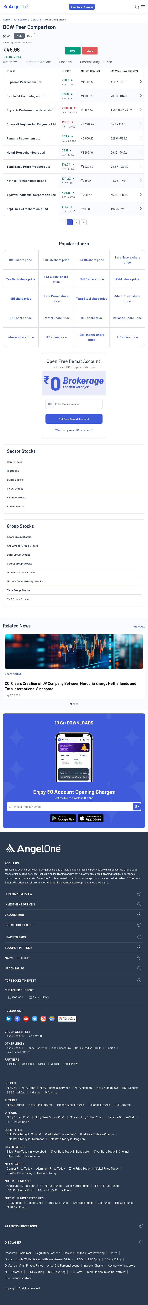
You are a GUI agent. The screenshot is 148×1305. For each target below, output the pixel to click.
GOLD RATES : (14, 1130)
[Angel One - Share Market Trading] (16, 7)
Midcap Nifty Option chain (86, 1117)
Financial (65, 62)
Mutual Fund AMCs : (19, 1181)
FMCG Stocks (15, 488)
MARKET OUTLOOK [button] (17, 958)
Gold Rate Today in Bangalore (67, 1139)
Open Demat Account (82, 7)
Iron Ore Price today (19, 1173)
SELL (90, 50)
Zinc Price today (79, 1168)
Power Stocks (15, 506)
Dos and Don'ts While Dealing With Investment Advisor (39, 1259)
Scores (113, 1253)
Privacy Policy (112, 1259)
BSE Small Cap (16, 1092)
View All (139, 626)
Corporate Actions (37, 62)
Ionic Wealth (36, 1035)
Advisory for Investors (121, 1265)
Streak (42, 1063)
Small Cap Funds (58, 1202)
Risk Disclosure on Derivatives (106, 1272)
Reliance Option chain (121, 1117)
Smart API (112, 1047)
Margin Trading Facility (88, 1047)
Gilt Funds (104, 1202)
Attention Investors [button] (21, 1226)
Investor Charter (93, 1265)
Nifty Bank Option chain (50, 1117)
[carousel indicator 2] (74, 703)
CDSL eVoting (35, 1272)
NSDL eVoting (57, 1272)
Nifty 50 (12, 1087)
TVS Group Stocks (18, 599)
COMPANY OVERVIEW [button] (18, 894)
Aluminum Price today (50, 1168)
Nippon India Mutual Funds (55, 1190)
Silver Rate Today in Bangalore (69, 1151)
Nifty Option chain (18, 1117)
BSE (29, 35)
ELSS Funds (14, 1202)
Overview (10, 62)
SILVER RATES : (15, 1147)
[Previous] (9, 669)
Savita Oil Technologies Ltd (26, 96)
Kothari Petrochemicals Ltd (26, 180)
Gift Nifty (51, 1092)
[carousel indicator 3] (77, 703)
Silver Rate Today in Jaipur (24, 1156)
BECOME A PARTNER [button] (18, 947)
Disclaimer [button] (13, 1242)
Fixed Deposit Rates (18, 1051)
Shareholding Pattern (96, 62)
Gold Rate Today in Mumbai (24, 1134)
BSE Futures (122, 1104)
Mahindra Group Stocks (21, 572)
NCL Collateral (14, 1272)
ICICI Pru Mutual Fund (20, 1190)
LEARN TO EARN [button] (15, 937)
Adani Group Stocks (19, 536)
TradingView (70, 1063)
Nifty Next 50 (83, 1087)
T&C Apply (94, 1259)
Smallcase (28, 1063)
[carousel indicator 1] (71, 703)
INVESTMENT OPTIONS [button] (20, 904)
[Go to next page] (84, 222)
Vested (55, 1063)
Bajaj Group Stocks (18, 554)
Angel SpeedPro (61, 1047)
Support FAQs (41, 997)
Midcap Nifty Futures (70, 1104)
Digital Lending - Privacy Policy (24, 1265)
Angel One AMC (15, 1035)
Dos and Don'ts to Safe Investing (84, 1253)
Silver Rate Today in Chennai (111, 1151)
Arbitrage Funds (83, 1202)
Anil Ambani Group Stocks (22, 545)
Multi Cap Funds (17, 1207)
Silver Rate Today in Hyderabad (26, 1151)
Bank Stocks (14, 461)
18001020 (17, 997)
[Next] (139, 669)
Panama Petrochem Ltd (23, 138)
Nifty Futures (15, 1104)
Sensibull (12, 1063)
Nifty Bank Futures (40, 1104)
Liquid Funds (35, 1202)
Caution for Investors (18, 1278)
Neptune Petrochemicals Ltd (27, 209)
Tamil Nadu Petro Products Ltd (28, 166)
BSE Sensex (130, 1087)
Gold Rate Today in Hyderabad (25, 1139)
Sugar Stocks (15, 479)
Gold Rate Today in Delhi (60, 1134)
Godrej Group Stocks (19, 563)
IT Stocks (13, 470)
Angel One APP (15, 1047)
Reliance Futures (99, 1104)
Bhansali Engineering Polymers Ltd (31, 124)
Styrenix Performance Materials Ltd (32, 110)
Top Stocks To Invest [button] (20, 980)
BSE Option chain (18, 1122)
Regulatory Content (47, 1253)
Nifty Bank (28, 1087)
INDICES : (11, 1083)
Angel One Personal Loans (63, 1265)
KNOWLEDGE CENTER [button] (19, 925)
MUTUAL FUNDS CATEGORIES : (25, 1198)
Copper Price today (19, 1168)
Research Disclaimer (18, 1253)
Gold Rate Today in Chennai (97, 1134)
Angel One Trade (38, 1047)
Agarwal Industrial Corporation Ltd (31, 194)
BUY (72, 50)
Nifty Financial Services (55, 1087)
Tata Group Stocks (18, 590)
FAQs (80, 1259)
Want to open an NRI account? (74, 430)
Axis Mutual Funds (77, 1185)
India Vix (35, 1092)
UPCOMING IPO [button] (14, 968)
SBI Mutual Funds (51, 1185)
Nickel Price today (107, 1168)
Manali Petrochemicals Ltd (26, 152)
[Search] (137, 7)
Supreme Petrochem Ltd (24, 82)
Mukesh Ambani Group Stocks (25, 581)
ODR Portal (76, 1272)
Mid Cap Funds (124, 1202)
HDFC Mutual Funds (106, 1185)
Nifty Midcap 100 (107, 1087)
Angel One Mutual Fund (21, 1185)
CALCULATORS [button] (14, 914)
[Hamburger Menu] (143, 7)
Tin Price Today (46, 1173)
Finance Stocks (16, 497)
